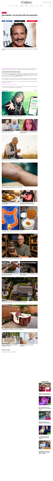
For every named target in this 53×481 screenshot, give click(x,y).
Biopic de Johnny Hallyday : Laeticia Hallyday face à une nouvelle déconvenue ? (45, 423)
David (9, 18)
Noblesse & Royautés (47, 448)
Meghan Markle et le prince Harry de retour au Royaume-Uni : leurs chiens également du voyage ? (44, 452)
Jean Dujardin (31, 68)
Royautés (26, 5)
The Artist (13, 68)
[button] (48, 2)
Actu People (48, 390)
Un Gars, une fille (5, 68)
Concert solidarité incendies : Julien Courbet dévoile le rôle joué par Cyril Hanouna (44, 437)
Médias (32, 5)
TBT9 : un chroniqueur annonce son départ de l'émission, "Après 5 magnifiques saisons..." (45, 408)
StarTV (37, 5)
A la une (12, 5)
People (16, 5)
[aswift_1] (26, 9)
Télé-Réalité (22, 5)
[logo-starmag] (26, 2)
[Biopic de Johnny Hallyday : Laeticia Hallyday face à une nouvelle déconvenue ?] (45, 415)
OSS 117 (10, 68)
